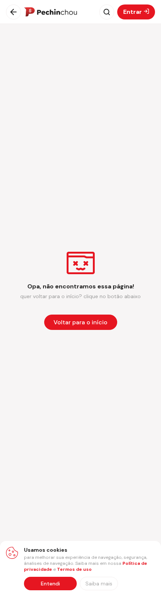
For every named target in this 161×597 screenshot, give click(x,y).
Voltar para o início (80, 322)
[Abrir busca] (106, 11)
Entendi (50, 583)
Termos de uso (74, 569)
